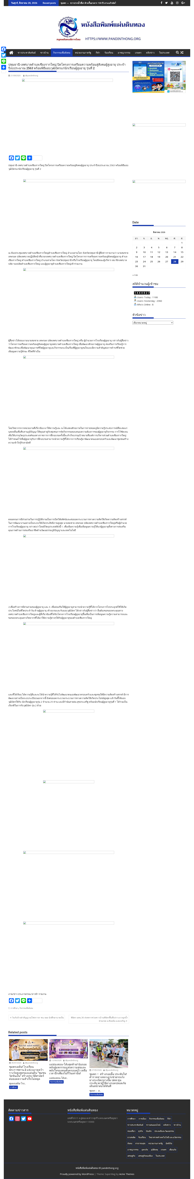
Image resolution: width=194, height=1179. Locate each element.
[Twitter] (4, 55)
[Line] (4, 61)
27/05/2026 (96, 1070)
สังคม (129, 1143)
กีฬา (98, 52)
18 (151, 256)
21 (174, 256)
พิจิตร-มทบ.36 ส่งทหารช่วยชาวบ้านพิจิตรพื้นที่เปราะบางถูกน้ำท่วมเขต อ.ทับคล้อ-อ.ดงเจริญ (99, 1019)
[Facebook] (4, 49)
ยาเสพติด (131, 1137)
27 (166, 261)
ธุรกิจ (140, 1131)
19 (158, 256)
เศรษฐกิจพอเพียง (145, 1155)
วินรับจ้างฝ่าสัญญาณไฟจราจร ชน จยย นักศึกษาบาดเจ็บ (38, 1017)
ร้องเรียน (109, 52)
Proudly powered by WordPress (77, 1174)
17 (144, 256)
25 (151, 261)
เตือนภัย (172, 1149)
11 (151, 252)
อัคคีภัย (169, 1143)
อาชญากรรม (124, 52)
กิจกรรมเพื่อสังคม (61, 52)
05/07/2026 (16, 1063)
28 (174, 261)
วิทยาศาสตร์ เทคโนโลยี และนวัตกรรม (165, 1137)
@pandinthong (31, 75)
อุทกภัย (145, 1149)
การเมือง (142, 1118)
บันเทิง (148, 1131)
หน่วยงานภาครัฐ (83, 52)
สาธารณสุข (140, 1143)
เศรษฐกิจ (131, 1155)
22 (182, 256)
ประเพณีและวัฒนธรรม (164, 1131)
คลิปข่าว (150, 52)
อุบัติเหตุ (154, 1149)
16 (136, 256)
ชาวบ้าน (44, 52)
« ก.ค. (135, 274)
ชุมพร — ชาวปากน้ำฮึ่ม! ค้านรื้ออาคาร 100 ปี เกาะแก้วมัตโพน (90, 3)
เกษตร (138, 52)
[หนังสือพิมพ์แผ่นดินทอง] (11, 52)
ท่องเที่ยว (131, 1131)
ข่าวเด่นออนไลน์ (153, 1125)
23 (136, 261)
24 (144, 261)
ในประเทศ (164, 52)
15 (182, 252)
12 (158, 252)
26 (158, 261)
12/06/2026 (56, 1060)
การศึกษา (14, 1008)
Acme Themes (126, 1174)
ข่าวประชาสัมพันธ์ (27, 52)
